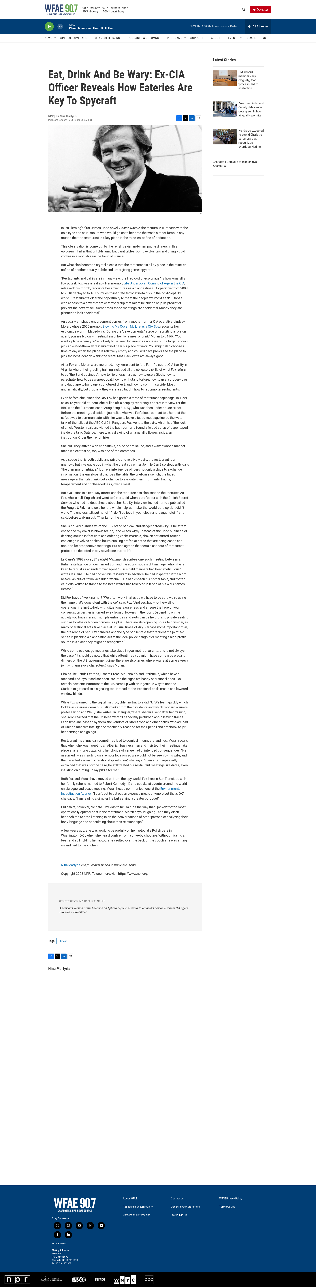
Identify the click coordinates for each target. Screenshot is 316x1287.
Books (63, 941)
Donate (262, 10)
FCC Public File (179, 1215)
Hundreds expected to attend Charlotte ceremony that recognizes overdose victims (251, 138)
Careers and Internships (136, 1215)
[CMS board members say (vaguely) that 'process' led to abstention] (225, 78)
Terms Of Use (227, 1206)
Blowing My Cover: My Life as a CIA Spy (131, 326)
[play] (49, 26)
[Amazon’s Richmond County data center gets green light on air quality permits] (225, 109)
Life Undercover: (136, 283)
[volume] (60, 26)
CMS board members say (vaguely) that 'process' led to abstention (248, 80)
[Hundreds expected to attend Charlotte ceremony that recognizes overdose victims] (225, 136)
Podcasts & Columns (143, 38)
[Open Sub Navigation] (55, 38)
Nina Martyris (70, 865)
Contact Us (177, 1198)
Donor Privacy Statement (185, 1206)
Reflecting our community (138, 1206)
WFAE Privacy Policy (230, 1198)
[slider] (66, 26)
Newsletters (256, 38)
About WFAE (130, 1198)
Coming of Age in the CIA (166, 283)
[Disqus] (158, 1042)
